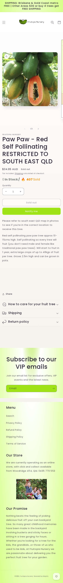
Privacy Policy (14, 423)
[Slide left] (24, 128)
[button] (3, 22)
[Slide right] (38, 128)
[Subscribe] (53, 388)
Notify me (31, 211)
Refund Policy (14, 429)
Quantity (6, 185)
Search (10, 415)
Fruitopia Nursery (26, 576)
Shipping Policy (14, 436)
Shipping (19, 173)
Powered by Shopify (41, 576)
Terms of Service (16, 443)
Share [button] (9, 293)
